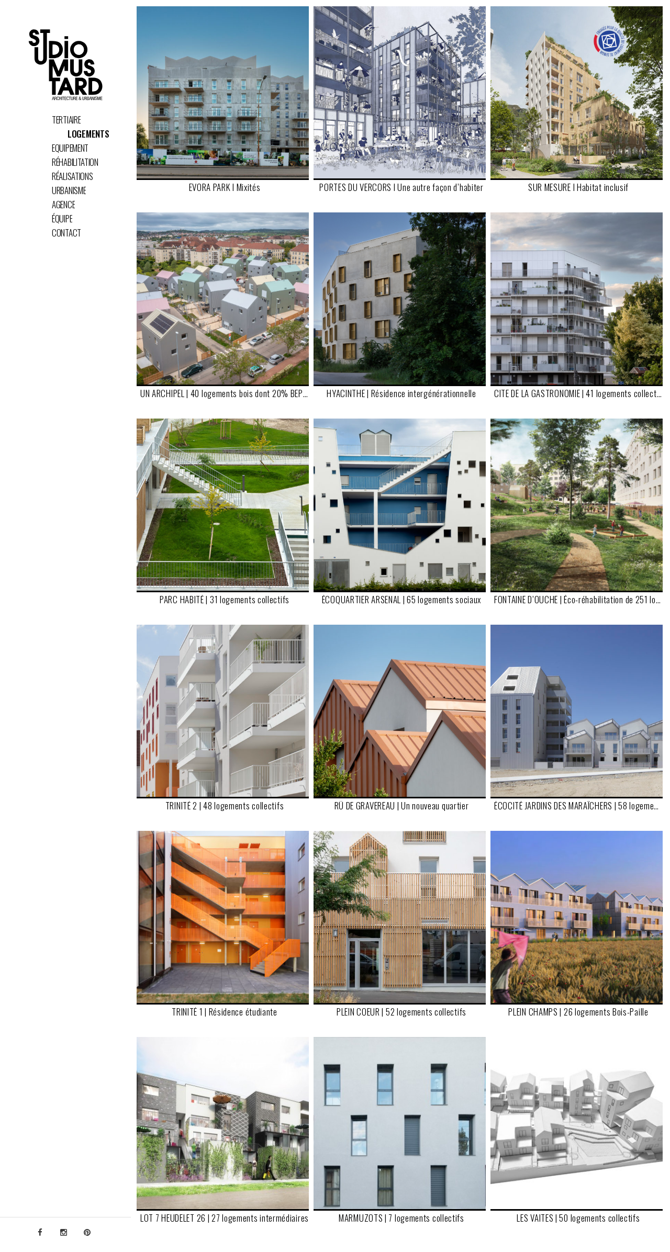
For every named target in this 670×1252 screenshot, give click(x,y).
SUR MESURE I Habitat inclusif (578, 188)
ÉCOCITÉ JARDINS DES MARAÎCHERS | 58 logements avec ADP (578, 806)
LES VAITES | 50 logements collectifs (578, 1218)
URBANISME (69, 190)
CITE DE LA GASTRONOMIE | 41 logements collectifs (578, 394)
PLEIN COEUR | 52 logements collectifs (401, 1012)
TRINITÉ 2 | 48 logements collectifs (224, 806)
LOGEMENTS (88, 134)
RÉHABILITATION (75, 162)
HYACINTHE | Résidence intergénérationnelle (401, 394)
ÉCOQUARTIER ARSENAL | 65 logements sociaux (401, 600)
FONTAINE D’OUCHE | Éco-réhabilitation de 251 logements (578, 600)
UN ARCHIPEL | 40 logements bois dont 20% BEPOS (224, 394)
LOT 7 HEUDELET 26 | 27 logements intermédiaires (224, 1218)
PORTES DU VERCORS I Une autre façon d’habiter (401, 188)
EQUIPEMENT (70, 148)
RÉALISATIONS (72, 176)
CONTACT (66, 233)
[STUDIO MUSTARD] (65, 66)
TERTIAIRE (66, 120)
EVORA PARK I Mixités (225, 188)
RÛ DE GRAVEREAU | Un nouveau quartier (401, 806)
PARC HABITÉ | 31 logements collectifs (224, 600)
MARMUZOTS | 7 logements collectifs (401, 1218)
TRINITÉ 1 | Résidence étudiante (224, 1012)
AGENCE (63, 204)
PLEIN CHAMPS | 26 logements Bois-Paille (578, 1012)
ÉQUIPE (62, 218)
